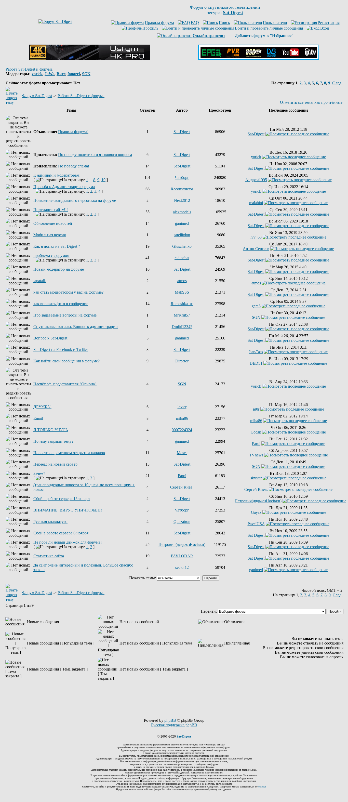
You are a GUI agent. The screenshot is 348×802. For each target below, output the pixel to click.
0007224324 (182, 430)
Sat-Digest (181, 131)
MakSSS (182, 292)
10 (103, 180)
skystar (256, 478)
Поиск (224, 22)
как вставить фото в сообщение (60, 303)
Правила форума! (73, 131)
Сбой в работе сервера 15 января (61, 498)
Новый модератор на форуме (58, 269)
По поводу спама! (73, 166)
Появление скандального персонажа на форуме (74, 200)
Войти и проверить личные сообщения (269, 28)
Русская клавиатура (50, 521)
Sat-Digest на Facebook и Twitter (60, 349)
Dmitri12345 (182, 326)
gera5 (256, 306)
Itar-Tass (256, 352)
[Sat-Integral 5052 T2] (258, 58)
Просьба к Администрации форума (64, 187)
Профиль (150, 28)
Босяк (256, 432)
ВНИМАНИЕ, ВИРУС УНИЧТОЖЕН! (67, 510)
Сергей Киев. (182, 487)
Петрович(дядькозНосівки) (258, 501)
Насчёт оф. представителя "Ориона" (65, 384)
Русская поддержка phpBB (174, 725)
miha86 (182, 418)
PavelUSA (256, 524)
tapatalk (39, 281)
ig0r (256, 409)
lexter (182, 407)
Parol (256, 443)
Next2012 (182, 200)
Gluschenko (182, 246)
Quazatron (181, 521)
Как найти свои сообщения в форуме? (66, 361)
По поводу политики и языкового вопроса (95, 154)
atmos (182, 281)
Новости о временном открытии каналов (69, 453)
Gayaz (256, 512)
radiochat (182, 258)
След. (337, 83)
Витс (61, 74)
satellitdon (182, 235)
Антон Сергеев (256, 248)
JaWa (50, 74)
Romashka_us (182, 303)
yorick (37, 74)
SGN (86, 74)
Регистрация (329, 22)
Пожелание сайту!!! (50, 209)
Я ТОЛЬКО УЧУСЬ (50, 430)
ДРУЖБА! (42, 407)
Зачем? (39, 473)
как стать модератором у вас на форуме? (68, 292)
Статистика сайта (48, 556)
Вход (324, 28)
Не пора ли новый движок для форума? (67, 542)
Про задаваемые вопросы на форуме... (66, 315)
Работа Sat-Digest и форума (29, 69)
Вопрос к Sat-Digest (50, 338)
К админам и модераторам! (57, 175)
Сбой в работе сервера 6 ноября (60, 533)
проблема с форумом (51, 255)
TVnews (256, 455)
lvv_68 (256, 237)
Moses (182, 453)
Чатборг (182, 177)
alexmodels (182, 212)
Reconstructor (182, 189)
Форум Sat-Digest (37, 96)
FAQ (195, 22)
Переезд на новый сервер (55, 464)
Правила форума (159, 22)
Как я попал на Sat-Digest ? (56, 246)
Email (38, 418)
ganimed (182, 223)
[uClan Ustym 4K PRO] (89, 58)
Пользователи (275, 22)
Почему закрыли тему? (53, 441)
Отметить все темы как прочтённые (311, 102)
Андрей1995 (256, 180)
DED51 (256, 363)
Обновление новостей (52, 223)
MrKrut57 (182, 315)
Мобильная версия (49, 235)
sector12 (182, 567)
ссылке (262, 786)
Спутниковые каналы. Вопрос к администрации (75, 326)
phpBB (170, 720)
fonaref (74, 74)
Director (182, 361)
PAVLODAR (182, 556)
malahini (256, 203)
